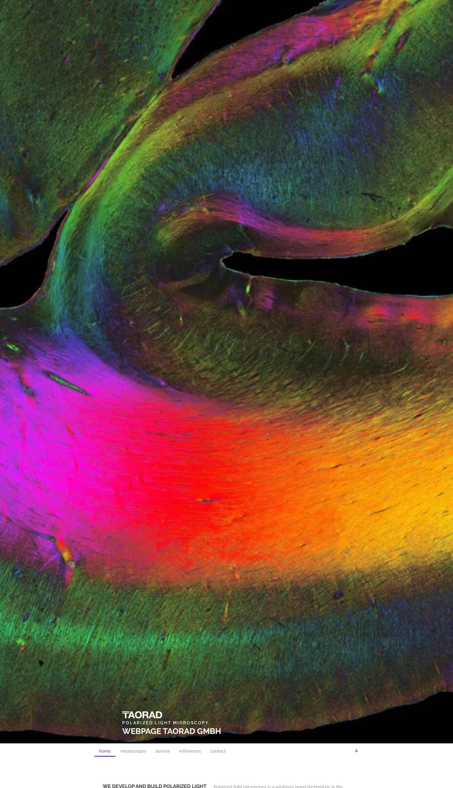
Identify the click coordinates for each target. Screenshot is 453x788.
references (190, 751)
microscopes (133, 751)
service (162, 751)
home (105, 751)
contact (218, 751)
